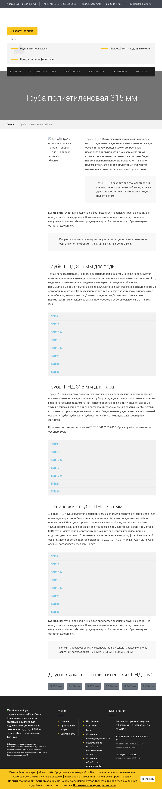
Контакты (91, 725)
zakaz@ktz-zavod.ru (140, 4)
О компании (92, 721)
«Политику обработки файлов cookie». (31, 781)
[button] (51, 150)
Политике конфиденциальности (94, 785)
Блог (88, 730)
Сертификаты (68, 733)
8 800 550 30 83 (69, 4)
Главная (11, 124)
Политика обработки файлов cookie (94, 762)
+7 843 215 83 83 (50, 4)
